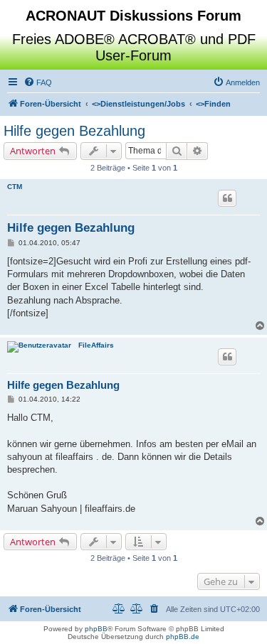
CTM (14, 186)
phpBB (96, 629)
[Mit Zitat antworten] (227, 198)
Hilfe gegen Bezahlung (74, 131)
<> (138, 104)
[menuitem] (37, 82)
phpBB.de (182, 636)
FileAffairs (96, 345)
